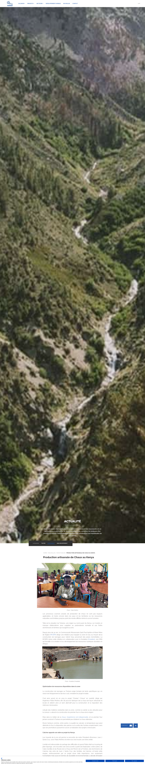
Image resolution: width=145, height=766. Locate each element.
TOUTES (43, 543)
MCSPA (53, 635)
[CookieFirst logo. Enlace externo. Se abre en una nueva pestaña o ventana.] (1, 758)
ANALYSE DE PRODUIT (62, 543)
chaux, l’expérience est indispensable (75, 717)
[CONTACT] (131, 725)
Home (45, 553)
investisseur (61, 553)
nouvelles (51, 553)
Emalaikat (91, 639)
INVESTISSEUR (51, 543)
